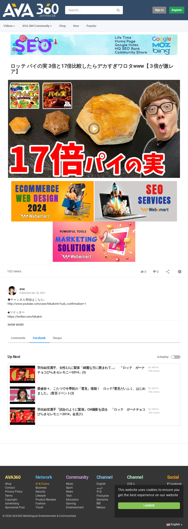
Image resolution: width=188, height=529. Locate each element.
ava (22, 289)
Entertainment (75, 507)
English (101, 483)
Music (69, 483)
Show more (16, 324)
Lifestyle (41, 495)
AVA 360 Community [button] (36, 26)
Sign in (159, 10)
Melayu (101, 507)
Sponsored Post (15, 507)
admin (155, 367)
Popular (91, 26)
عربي (100, 487)
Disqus (57, 338)
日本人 (131, 483)
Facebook (39, 338)
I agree (149, 505)
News (69, 491)
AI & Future (42, 483)
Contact (10, 487)
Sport (69, 487)
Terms (9, 495)
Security (40, 491)
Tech (69, 495)
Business (41, 487)
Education (72, 499)
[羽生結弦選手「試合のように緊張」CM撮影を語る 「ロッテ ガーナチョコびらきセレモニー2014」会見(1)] (22, 416)
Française (103, 495)
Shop (62, 26)
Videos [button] (8, 26)
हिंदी (99, 503)
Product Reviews (46, 499)
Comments (18, 338)
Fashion (41, 503)
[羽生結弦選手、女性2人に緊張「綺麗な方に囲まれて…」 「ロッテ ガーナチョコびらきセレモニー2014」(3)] (22, 374)
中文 (99, 491)
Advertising (12, 503)
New (76, 26)
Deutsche (102, 499)
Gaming (71, 503)
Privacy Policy (13, 491)
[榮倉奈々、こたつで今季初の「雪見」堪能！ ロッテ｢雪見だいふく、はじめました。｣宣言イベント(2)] (22, 395)
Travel (39, 507)
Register (177, 10)
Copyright (11, 499)
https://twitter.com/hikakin (25, 316)
